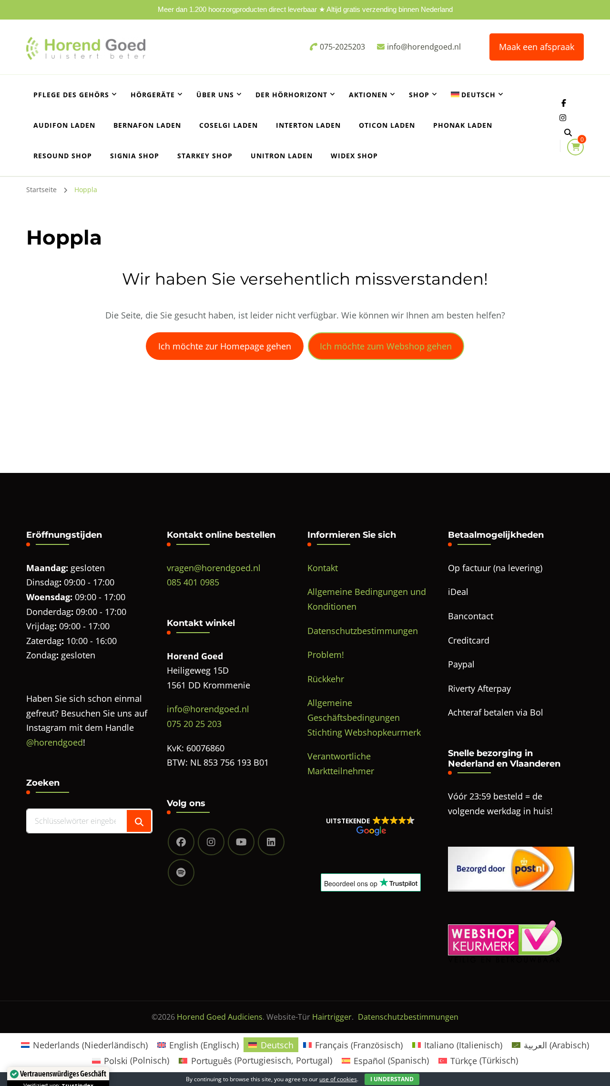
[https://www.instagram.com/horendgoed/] (211, 842)
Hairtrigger (332, 1017)
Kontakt (322, 568)
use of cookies (338, 1079)
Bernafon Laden (147, 125)
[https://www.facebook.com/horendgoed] (181, 842)
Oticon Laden (387, 125)
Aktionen (368, 94)
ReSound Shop (62, 155)
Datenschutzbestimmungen (362, 630)
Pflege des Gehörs (71, 94)
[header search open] (568, 132)
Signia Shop (134, 155)
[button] (370, 826)
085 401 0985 (193, 582)
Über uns (215, 94)
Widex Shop (354, 155)
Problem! (325, 654)
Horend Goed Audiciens (220, 1017)
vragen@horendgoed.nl (214, 568)
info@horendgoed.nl (208, 709)
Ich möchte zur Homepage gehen (224, 346)
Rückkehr (325, 679)
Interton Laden (308, 125)
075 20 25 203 (194, 723)
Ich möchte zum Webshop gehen (386, 346)
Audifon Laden (64, 125)
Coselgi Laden (228, 125)
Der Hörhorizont (291, 94)
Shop (419, 94)
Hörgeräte (153, 94)
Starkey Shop (205, 155)
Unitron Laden (282, 155)
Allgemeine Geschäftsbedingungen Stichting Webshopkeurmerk (364, 717)
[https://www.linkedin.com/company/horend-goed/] (271, 842)
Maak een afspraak (536, 46)
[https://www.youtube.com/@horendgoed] (241, 842)
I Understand (392, 1079)
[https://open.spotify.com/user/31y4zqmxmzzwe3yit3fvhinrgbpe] (181, 872)
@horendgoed (54, 742)
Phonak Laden (462, 125)
